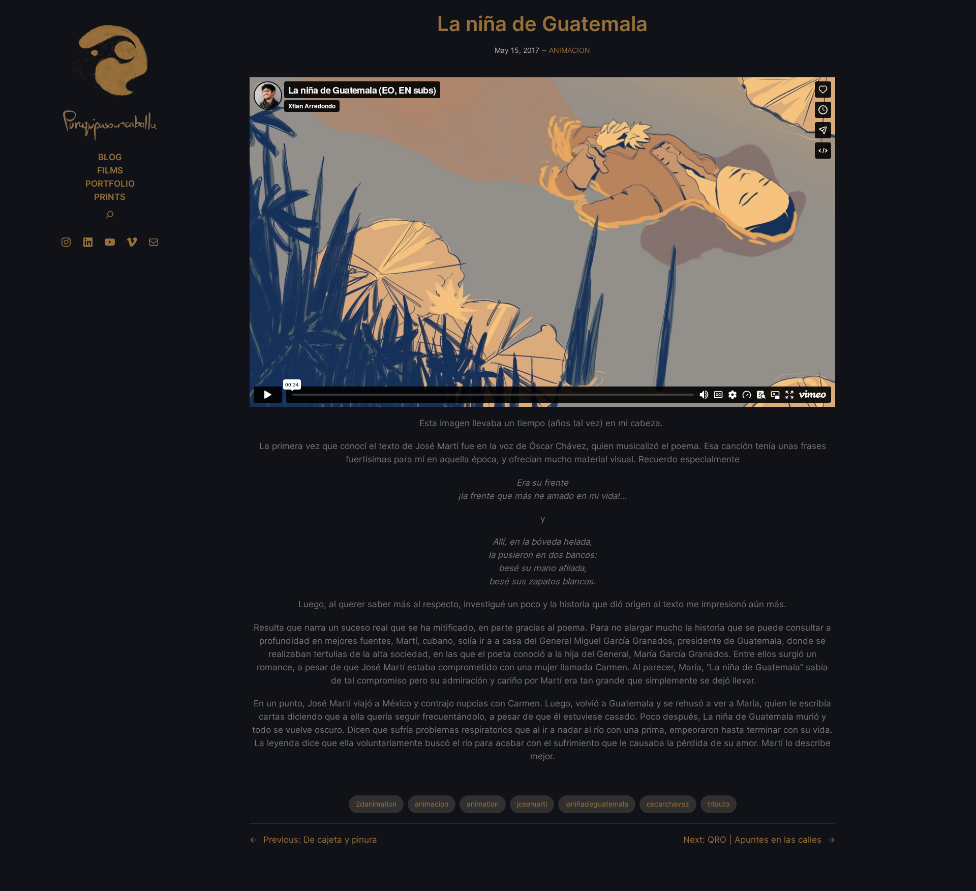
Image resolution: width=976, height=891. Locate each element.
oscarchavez (668, 803)
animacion (431, 803)
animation (483, 803)
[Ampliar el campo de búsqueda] (110, 215)
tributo (718, 803)
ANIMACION (569, 50)
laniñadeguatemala (596, 803)
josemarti (532, 803)
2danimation (376, 803)
